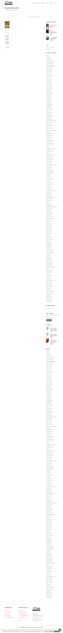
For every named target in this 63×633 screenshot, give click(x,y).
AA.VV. (47, 55)
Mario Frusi (48, 210)
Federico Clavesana (49, 128)
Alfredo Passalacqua (49, 66)
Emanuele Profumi (49, 122)
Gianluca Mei (48, 153)
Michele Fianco (49, 228)
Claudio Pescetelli (49, 104)
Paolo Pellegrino (49, 242)
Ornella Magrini (49, 233)
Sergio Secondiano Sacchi (50, 280)
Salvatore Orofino (49, 270)
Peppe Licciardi (49, 246)
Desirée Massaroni (49, 115)
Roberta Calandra (49, 259)
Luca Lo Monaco (49, 187)
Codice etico (7, 613)
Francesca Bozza (49, 141)
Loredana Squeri (49, 182)
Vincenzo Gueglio (49, 293)
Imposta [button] (46, 631)
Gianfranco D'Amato (49, 151)
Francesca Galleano (49, 143)
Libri (19, 619)
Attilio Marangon (49, 86)
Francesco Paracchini (50, 145)
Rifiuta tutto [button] (50, 631)
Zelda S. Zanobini (49, 301)
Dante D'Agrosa (49, 107)
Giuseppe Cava (48, 166)
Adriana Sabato (49, 58)
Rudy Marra (48, 268)
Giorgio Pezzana (49, 163)
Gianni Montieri (49, 158)
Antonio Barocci (49, 81)
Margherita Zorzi (49, 203)
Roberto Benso (48, 260)
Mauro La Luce (48, 224)
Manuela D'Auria (49, 195)
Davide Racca (48, 114)
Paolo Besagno (48, 236)
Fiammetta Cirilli (49, 135)
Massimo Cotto (48, 220)
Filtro (49, 320)
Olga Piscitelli (48, 231)
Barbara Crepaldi (49, 88)
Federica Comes (49, 127)
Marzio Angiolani (49, 216)
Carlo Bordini (48, 96)
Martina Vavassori (49, 213)
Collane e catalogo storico (9, 617)
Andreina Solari (49, 71)
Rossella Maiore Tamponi (50, 267)
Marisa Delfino (48, 211)
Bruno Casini (48, 91)
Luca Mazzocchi (49, 189)
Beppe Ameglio (48, 89)
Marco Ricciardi (49, 200)
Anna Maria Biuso (49, 75)
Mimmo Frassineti (49, 229)
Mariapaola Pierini (49, 208)
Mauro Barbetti (49, 223)
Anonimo (47, 78)
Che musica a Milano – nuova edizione (7, 40)
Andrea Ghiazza (49, 68)
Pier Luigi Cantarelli (49, 250)
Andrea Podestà (49, 70)
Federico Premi (48, 132)
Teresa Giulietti (49, 290)
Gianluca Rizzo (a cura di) (50, 154)
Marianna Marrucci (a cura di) (51, 206)
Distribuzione (21, 610)
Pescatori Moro (49, 247)
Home (6, 10)
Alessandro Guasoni (49, 63)
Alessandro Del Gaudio (50, 62)
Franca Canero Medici (50, 140)
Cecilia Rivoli (48, 99)
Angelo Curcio (48, 73)
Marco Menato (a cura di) (50, 197)
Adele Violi (48, 57)
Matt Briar (48, 221)
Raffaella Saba (48, 257)
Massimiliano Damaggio (50, 218)
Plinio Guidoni (48, 254)
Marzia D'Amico (49, 215)
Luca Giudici (48, 185)
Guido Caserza (48, 167)
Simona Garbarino (49, 283)
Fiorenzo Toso (48, 136)
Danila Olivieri (49, 106)
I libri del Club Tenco (49, 171)
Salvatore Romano (49, 272)
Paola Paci (48, 234)
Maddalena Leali (49, 193)
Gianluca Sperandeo (49, 156)
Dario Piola (48, 110)
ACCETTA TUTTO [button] (56, 631)
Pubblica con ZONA (22, 613)
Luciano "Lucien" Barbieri (50, 190)
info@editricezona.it (38, 620)
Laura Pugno (48, 176)
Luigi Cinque (48, 192)
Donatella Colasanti (49, 119)
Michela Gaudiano (49, 226)
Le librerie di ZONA (22, 612)
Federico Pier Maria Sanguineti (51, 130)
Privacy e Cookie (8, 612)
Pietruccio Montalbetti (50, 252)
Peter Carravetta (49, 249)
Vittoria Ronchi (49, 296)
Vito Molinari (48, 294)
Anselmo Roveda (49, 79)
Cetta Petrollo (48, 101)
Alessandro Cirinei (49, 60)
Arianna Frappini (49, 84)
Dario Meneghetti (49, 109)
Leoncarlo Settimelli (49, 179)
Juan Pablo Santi (49, 174)
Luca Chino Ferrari (49, 184)
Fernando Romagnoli (49, 133)
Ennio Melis (48, 123)
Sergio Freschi (48, 278)
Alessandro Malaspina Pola (51, 65)
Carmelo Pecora (49, 97)
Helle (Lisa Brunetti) (49, 169)
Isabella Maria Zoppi (49, 172)
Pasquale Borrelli (49, 244)
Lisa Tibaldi (48, 180)
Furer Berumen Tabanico (50, 148)
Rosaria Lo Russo (49, 265)
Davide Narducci (49, 112)
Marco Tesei (48, 202)
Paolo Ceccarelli (49, 237)
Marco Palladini (49, 198)
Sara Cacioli (48, 273)
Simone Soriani (49, 285)
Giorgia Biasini (49, 161)
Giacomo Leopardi (49, 149)
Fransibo (47, 146)
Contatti (6, 610)
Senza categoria (49, 275)
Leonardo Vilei (48, 177)
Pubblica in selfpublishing (23, 615)
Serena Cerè (48, 276)
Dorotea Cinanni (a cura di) (51, 120)
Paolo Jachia (48, 241)
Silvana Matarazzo (49, 281)
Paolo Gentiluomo (49, 239)
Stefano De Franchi (49, 286)
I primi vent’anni (8, 615)
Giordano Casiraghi (49, 159)
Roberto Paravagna (49, 262)
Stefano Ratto (48, 288)
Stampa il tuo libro (22, 617)
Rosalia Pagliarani (49, 263)
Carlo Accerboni (49, 94)
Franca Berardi (48, 138)
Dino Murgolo (48, 117)
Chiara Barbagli (49, 102)
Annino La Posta (49, 76)
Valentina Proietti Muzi (50, 291)
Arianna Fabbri (48, 83)
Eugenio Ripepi (49, 125)
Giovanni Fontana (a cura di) (51, 164)
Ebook (20, 620)
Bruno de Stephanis (49, 93)
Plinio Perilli (48, 255)
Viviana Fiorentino (49, 298)
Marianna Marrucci (49, 205)
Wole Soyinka (48, 299)
